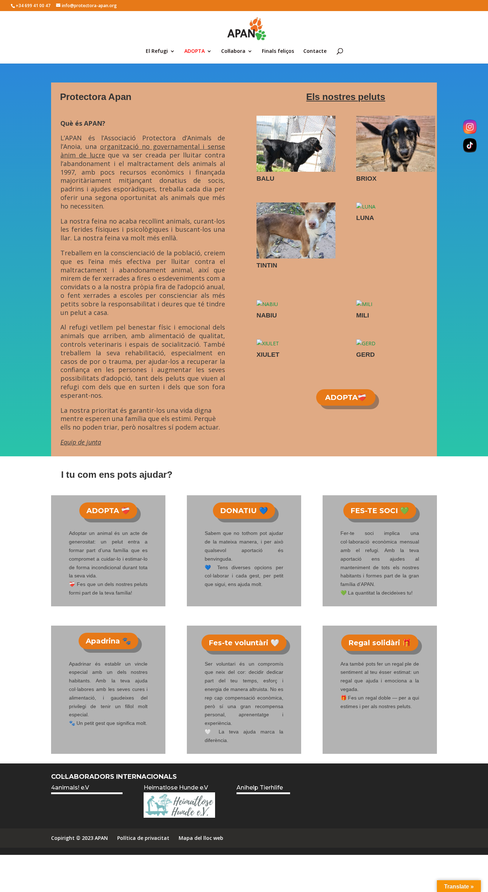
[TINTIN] (296, 230)
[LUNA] (395, 206)
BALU (265, 178)
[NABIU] (296, 304)
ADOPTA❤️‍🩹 (346, 397)
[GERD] (395, 343)
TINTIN (267, 265)
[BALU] (296, 144)
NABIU (267, 315)
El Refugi (157, 51)
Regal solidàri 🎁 (379, 642)
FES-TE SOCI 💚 (379, 510)
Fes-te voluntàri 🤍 (244, 642)
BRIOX (366, 178)
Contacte (315, 51)
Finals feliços (278, 51)
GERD (365, 354)
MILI (362, 315)
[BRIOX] (395, 144)
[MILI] (395, 304)
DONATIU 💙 (244, 510)
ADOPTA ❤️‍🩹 (108, 510)
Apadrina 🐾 (108, 641)
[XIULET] (296, 343)
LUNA (365, 217)
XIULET (268, 354)
